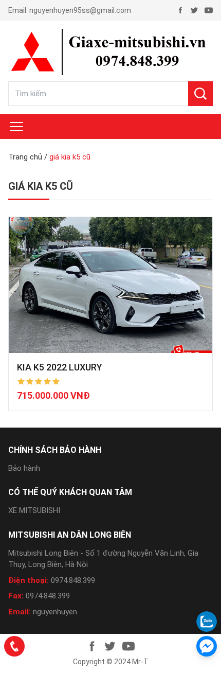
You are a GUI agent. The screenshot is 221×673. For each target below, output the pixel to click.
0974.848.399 (73, 580)
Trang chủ (25, 157)
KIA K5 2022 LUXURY (59, 367)
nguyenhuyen (55, 611)
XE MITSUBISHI (34, 510)
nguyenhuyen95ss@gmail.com (80, 10)
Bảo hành (24, 468)
